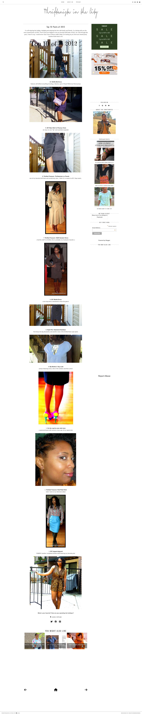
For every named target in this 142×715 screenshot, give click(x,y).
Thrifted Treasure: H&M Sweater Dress (56, 238)
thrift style (59, 617)
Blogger (108, 240)
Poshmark (99, 217)
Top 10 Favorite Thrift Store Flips (34, 645)
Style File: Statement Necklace (56, 329)
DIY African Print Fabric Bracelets (104, 162)
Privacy (78, 2)
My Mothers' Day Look (56, 366)
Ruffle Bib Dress (57, 82)
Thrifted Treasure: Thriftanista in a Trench (56, 176)
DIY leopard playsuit (56, 551)
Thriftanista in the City (9, 713)
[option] (34, 641)
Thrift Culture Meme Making (55, 644)
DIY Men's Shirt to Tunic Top (104, 209)
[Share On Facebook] (56, 621)
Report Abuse (104, 376)
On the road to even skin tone (56, 428)
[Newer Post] (25, 690)
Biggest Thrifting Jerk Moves (77, 644)
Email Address (103, 227)
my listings (103, 215)
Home (62, 2)
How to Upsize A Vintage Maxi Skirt (104, 185)
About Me (70, 2)
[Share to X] (51, 621)
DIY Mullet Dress (56, 299)
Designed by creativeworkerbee (130, 713)
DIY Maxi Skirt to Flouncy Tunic (56, 128)
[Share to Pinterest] (60, 621)
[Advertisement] (55, 670)
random (54, 617)
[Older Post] (86, 690)
